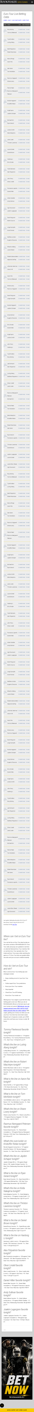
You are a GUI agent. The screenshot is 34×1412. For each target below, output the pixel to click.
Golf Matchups (16, 20)
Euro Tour (26, 20)
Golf (9, 20)
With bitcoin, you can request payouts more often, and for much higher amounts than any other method (16, 1008)
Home (5, 20)
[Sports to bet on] (32, 2)
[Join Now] (17, 1368)
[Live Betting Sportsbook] (14, 2)
